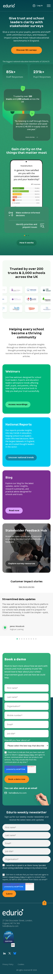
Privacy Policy (7, 964)
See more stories (26, 587)
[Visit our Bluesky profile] (15, 953)
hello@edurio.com (17, 793)
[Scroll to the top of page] (44, 903)
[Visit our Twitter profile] (10, 953)
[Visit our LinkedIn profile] (4, 953)
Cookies (21, 964)
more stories (30, 137)
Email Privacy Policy (26, 755)
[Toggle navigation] (49, 5)
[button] (24, 235)
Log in (40, 5)
